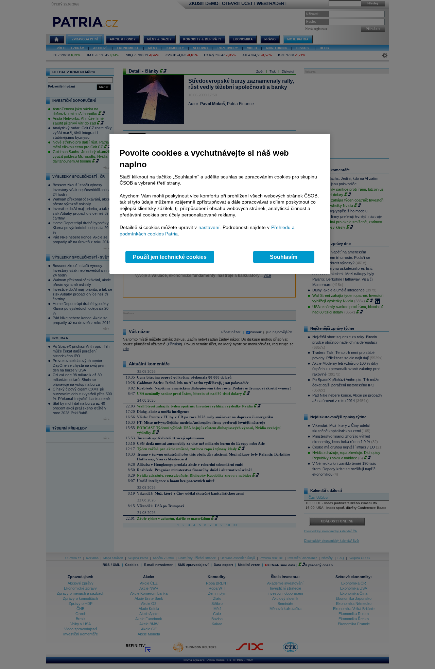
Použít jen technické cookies (170, 257)
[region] (219, 204)
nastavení (209, 227)
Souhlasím (283, 257)
